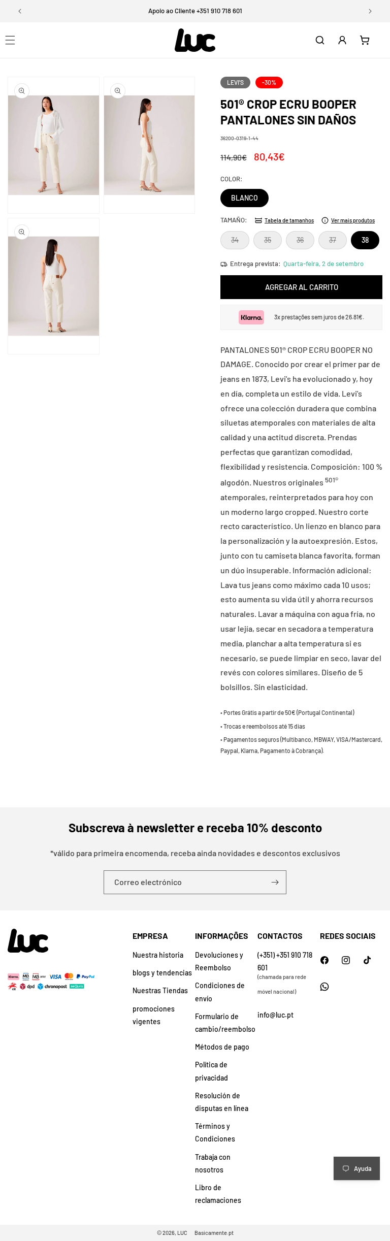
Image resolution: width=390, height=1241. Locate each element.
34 (240, 242)
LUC (182, 1232)
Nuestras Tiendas (160, 990)
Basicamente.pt (214, 1232)
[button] (320, 40)
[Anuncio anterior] (20, 11)
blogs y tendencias (162, 972)
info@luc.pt (275, 1014)
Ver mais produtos (353, 220)
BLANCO (244, 197)
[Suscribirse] (275, 882)
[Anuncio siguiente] (370, 11)
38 (365, 240)
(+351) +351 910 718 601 (284, 961)
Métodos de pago (222, 1046)
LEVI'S (235, 82)
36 (305, 242)
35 (273, 242)
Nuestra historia (158, 955)
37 (338, 242)
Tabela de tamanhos (289, 220)
